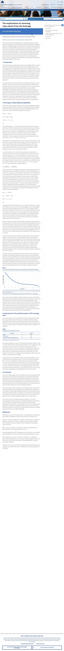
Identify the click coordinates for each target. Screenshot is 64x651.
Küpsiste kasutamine (40, 643)
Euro (32, 7)
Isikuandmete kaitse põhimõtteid (27, 643)
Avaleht (2, 9)
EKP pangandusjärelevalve (56, 7)
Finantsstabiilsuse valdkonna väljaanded (18, 9)
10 (17, 346)
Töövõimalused (60, 4)
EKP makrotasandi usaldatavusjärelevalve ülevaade (35, 9)
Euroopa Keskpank (45, 4)
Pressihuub (46, 7)
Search (59, 2)
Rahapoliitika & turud (6, 7)
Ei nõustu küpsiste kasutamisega (47, 647)
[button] (60, 2)
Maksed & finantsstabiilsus (17, 7)
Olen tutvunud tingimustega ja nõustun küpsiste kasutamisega (17, 647)
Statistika (26, 7)
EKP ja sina (53, 4)
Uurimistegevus (38, 7)
